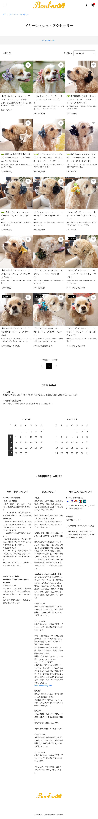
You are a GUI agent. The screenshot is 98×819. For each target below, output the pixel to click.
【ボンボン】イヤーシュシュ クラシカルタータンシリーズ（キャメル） (15, 331)
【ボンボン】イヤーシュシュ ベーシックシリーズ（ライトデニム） (16, 215)
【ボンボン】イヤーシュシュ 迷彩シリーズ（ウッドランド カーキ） (48, 273)
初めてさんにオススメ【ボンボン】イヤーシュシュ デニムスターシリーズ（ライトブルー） (48, 157)
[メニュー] (5, 5)
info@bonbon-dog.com (43, 686)
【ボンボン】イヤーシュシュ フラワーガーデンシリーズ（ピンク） (48, 99)
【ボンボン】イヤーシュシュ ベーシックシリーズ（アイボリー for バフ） (81, 273)
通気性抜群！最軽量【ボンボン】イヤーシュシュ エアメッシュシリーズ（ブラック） (81, 99)
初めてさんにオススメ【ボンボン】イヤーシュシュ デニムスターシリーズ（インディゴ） (81, 157)
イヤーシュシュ (49, 40)
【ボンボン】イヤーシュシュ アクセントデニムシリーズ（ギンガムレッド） (81, 331)
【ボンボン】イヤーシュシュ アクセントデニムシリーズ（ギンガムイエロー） (15, 273)
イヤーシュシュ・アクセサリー (18, 15)
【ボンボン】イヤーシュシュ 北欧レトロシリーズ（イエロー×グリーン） (81, 215)
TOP (4, 15)
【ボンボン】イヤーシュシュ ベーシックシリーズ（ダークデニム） (48, 215)
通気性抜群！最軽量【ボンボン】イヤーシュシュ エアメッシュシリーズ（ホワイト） (15, 157)
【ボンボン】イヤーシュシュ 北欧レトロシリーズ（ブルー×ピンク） (48, 331)
